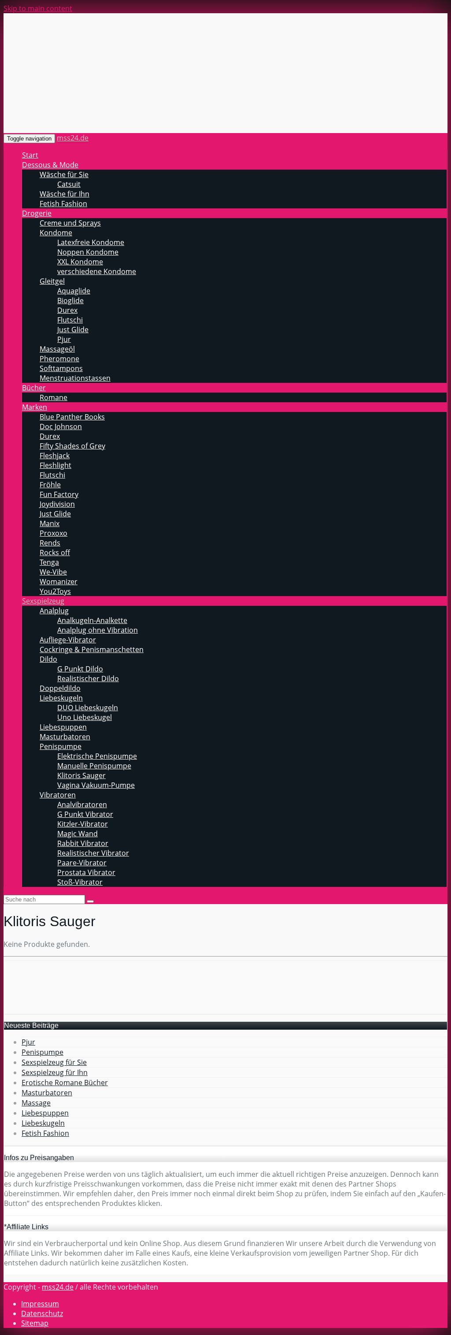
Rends (50, 543)
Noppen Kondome (87, 252)
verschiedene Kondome (96, 271)
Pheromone (59, 358)
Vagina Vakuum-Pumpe (96, 785)
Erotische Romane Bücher (65, 1082)
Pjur (64, 339)
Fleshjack (55, 455)
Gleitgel (52, 281)
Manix (49, 523)
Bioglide (70, 300)
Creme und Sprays (70, 223)
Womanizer (59, 581)
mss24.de (73, 138)
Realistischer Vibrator (93, 853)
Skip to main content (38, 8)
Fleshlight (55, 465)
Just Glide (73, 329)
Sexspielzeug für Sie (54, 1062)
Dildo (48, 659)
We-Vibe (53, 572)
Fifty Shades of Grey (72, 446)
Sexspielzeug (43, 601)
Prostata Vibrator (86, 872)
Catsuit (69, 184)
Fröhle (50, 485)
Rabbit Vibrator (82, 843)
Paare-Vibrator (82, 863)
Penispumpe (60, 746)
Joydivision (57, 504)
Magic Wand (77, 833)
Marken (34, 407)
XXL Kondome (80, 262)
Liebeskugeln (61, 698)
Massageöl (57, 349)
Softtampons (61, 368)
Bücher (34, 388)
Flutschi (70, 320)
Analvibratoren (82, 804)
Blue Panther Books (72, 417)
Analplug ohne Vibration (97, 630)
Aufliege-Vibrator (68, 640)
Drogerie (37, 213)
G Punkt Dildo (80, 669)
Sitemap (34, 1323)
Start (30, 155)
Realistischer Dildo (88, 678)
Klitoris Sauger (81, 775)
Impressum (40, 1304)
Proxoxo (53, 533)
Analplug (54, 611)
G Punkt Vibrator (85, 814)
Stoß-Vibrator (80, 882)
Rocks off (55, 552)
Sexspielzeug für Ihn (55, 1072)
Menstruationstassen (75, 378)
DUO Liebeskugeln (87, 707)
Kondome (56, 232)
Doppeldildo (60, 688)
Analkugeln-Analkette (92, 620)
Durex (67, 310)
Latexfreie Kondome (90, 242)
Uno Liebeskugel (84, 717)
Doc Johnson (61, 426)
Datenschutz (42, 1313)
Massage (36, 1103)
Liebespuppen (63, 727)
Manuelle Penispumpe (94, 766)
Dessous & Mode (50, 165)
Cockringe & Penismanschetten (92, 649)
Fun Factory (59, 494)
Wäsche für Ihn (64, 194)
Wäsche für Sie (64, 174)
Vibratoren (58, 795)
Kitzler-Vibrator (82, 824)
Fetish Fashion (63, 203)
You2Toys (55, 591)
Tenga (49, 562)
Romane (53, 397)
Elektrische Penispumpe (97, 756)
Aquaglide (73, 291)
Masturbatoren (65, 737)
